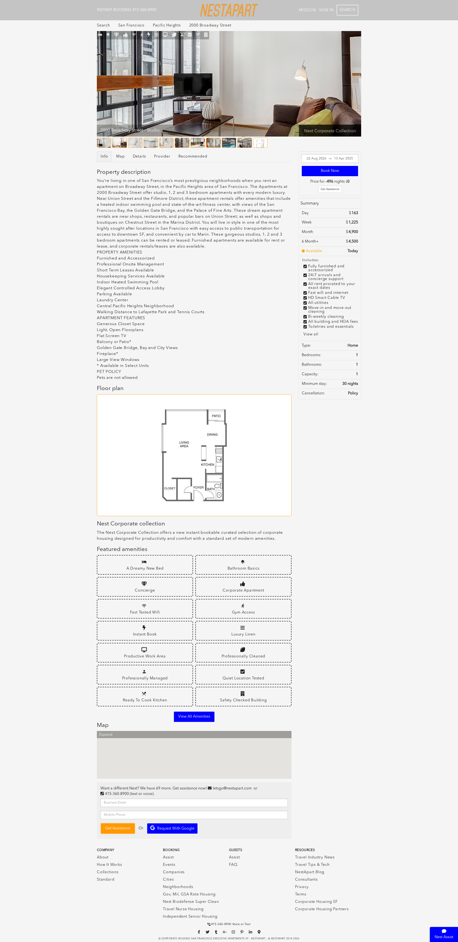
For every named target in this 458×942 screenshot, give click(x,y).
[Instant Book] (148, 35)
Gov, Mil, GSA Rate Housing (189, 894)
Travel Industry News (315, 857)
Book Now (330, 171)
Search (347, 10)
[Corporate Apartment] (125, 35)
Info (104, 157)
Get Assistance (330, 189)
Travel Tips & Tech (312, 865)
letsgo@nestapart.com (232, 788)
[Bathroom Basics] (108, 35)
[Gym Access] (142, 35)
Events (169, 865)
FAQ (233, 865)
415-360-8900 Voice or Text (231, 924)
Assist (168, 857)
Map (120, 157)
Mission (307, 10)
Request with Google (175, 829)
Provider (162, 157)
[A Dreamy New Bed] (100, 35)
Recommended (192, 157)
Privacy (302, 887)
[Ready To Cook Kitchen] (198, 35)
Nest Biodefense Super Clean (191, 902)
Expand (105, 735)
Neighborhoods (178, 887)
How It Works (109, 865)
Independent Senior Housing (190, 917)
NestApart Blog (309, 872)
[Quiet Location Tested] (190, 35)
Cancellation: (313, 393)
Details (139, 157)
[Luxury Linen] (156, 35)
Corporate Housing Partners (322, 909)
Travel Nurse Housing (183, 909)
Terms (300, 894)
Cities (168, 880)
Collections (108, 872)
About (103, 857)
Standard (105, 880)
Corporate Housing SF (316, 902)
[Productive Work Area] (165, 35)
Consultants (306, 880)
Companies (174, 872)
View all (310, 334)
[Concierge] (116, 35)
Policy (353, 393)
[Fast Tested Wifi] (134, 35)
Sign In (326, 10)
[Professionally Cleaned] (174, 35)
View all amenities (194, 717)
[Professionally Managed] (182, 35)
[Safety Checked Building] (206, 35)
